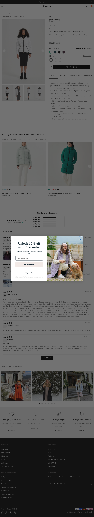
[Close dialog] (80, 238)
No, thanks (29, 273)
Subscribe (29, 264)
